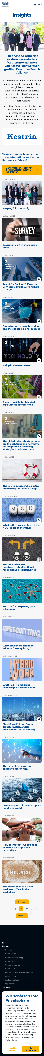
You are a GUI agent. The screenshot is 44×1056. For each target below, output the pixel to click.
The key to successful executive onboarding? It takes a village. (21, 487)
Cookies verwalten (13, 1049)
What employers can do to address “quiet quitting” (18, 647)
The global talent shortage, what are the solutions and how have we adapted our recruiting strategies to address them (22, 445)
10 (27, 909)
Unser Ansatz (10, 954)
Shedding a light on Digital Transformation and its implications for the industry (19, 727)
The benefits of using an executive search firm (17, 767)
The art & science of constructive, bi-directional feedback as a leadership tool (20, 567)
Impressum (9, 983)
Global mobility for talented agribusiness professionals (19, 403)
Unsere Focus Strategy (14, 957)
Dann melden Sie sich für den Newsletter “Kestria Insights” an (19, 170)
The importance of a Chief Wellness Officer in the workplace (18, 889)
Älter (20, 916)
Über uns (9, 950)
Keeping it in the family (16, 208)
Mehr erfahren (11, 1040)
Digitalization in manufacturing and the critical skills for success (21, 327)
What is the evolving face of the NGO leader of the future (21, 526)
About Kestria (10, 976)
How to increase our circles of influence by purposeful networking (20, 847)
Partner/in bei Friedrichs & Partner (19, 972)
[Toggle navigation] (35, 4)
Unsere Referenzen (13, 965)
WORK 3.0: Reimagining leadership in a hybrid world (19, 686)
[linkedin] (22, 935)
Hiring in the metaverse (16, 365)
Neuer (24, 902)
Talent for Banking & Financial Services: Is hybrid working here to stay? (21, 287)
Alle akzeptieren (31, 1049)
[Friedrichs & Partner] (17, 4)
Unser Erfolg (10, 961)
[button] (40, 4)
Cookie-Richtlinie (12, 980)
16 (36, 909)
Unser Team (10, 969)
